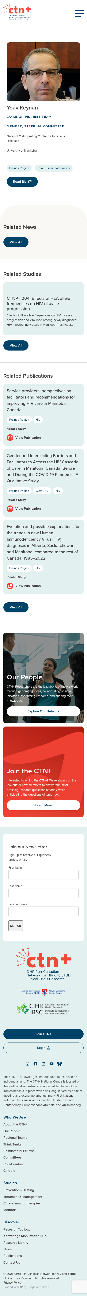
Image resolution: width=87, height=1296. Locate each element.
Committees (12, 1157)
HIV (38, 419)
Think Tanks (12, 1144)
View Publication (28, 437)
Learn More (43, 805)
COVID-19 (42, 491)
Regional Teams (15, 1137)
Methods (9, 1209)
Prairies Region (19, 168)
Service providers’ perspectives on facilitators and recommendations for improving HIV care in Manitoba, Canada (41, 400)
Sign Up (15, 925)
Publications (12, 1255)
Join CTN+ (43, 1034)
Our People (11, 1131)
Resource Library (15, 1242)
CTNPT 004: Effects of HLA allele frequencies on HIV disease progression (38, 303)
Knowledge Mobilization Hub (24, 1235)
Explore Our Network (43, 711)
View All (16, 242)
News (7, 1249)
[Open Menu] (79, 13)
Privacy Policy (12, 1282)
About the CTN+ (15, 1124)
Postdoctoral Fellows (18, 1150)
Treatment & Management (22, 1196)
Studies (10, 1183)
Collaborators (13, 1164)
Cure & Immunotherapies (54, 168)
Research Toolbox (16, 1229)
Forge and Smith (38, 1287)
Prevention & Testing (18, 1190)
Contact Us (11, 1262)
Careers (9, 1170)
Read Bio (20, 181)
